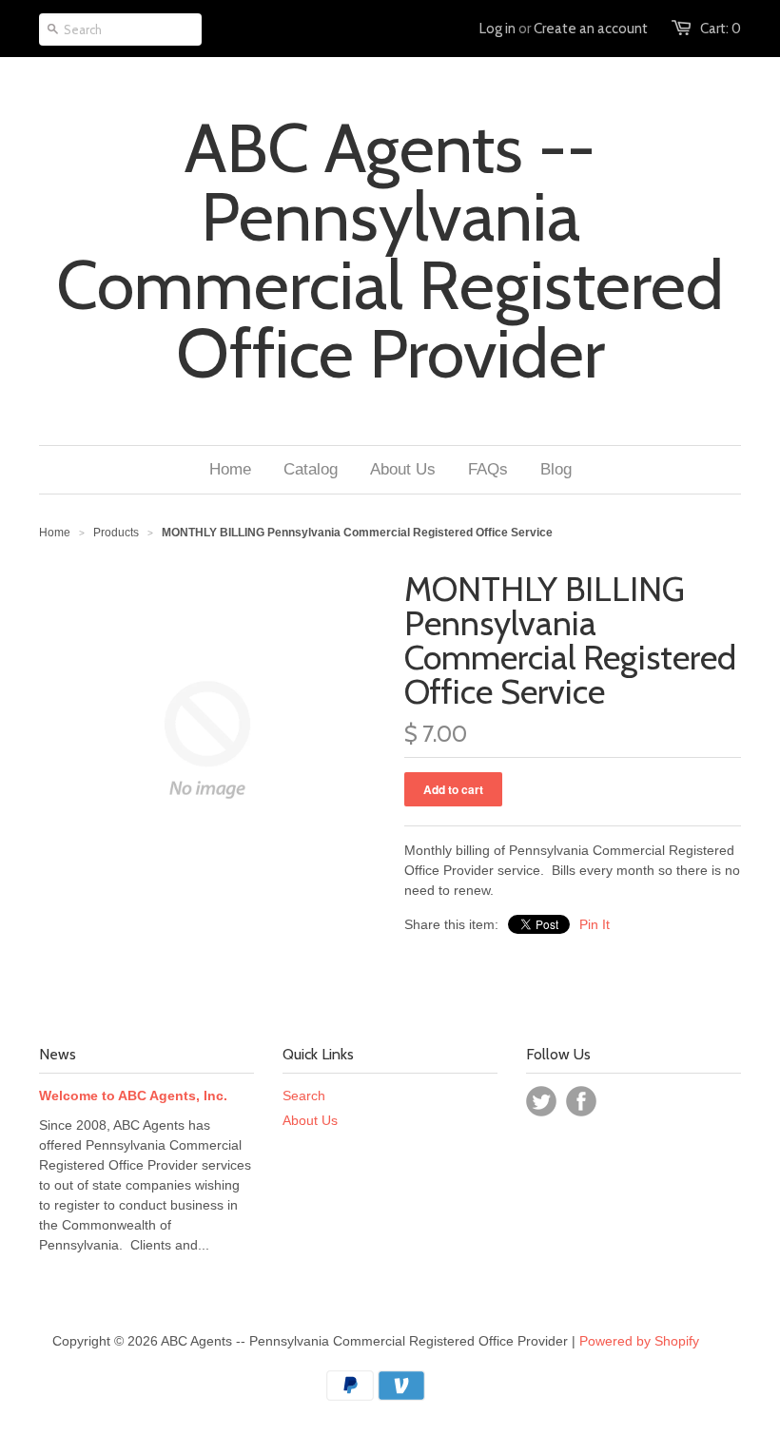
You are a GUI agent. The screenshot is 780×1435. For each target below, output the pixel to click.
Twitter (541, 1101)
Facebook (581, 1101)
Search (304, 1095)
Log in (497, 28)
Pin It (594, 924)
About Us (310, 1120)
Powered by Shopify (639, 1340)
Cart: (720, 28)
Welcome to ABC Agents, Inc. (133, 1095)
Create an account (591, 28)
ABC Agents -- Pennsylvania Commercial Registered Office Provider (390, 251)
